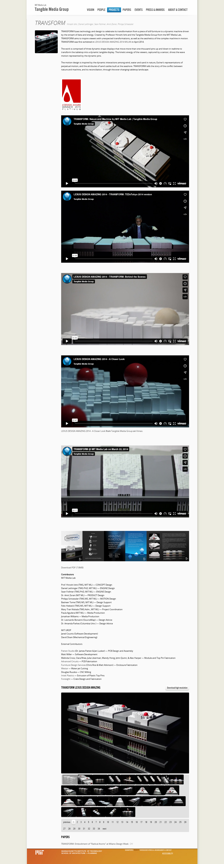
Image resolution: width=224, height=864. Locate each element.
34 (99, 828)
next (104, 828)
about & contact (178, 9)
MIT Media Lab (40, 5)
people (101, 9)
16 (137, 822)
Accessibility (167, 853)
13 (122, 822)
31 (84, 828)
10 (108, 822)
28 (69, 828)
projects (114, 9)
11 (113, 822)
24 (175, 822)
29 (74, 828)
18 (146, 822)
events (139, 9)
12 (117, 822)
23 (170, 822)
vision (90, 9)
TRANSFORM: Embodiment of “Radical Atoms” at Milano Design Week (95, 843)
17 (141, 822)
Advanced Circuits (70, 661)
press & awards (155, 9)
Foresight (65, 678)
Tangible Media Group (52, 9)
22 (165, 822)
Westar (64, 668)
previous (66, 822)
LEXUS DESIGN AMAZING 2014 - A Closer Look (83, 431)
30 (79, 828)
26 (185, 822)
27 (64, 828)
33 (94, 828)
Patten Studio (68, 650)
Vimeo (139, 431)
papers (127, 9)
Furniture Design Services (73, 665)
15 (132, 822)
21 (161, 822)
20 (156, 822)
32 (89, 828)
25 (180, 822)
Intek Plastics (67, 675)
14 (127, 822)
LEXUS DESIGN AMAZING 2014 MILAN (113, 41)
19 (151, 822)
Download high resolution (177, 687)
